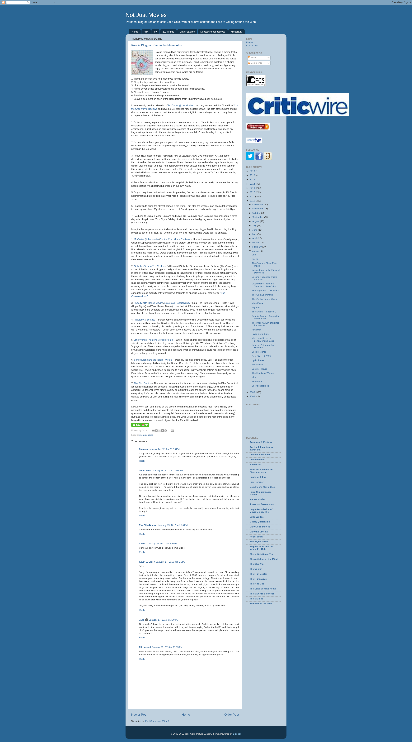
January (256, 251)
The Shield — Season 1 (264, 312)
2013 (253, 188)
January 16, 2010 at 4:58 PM (162, 543)
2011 (252, 196)
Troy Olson (145, 470)
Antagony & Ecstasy (144, 319)
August (256, 221)
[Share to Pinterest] (165, 430)
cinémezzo (255, 464)
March (255, 242)
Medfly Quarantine (260, 522)
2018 (253, 171)
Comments (256, 63)
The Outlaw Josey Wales (264, 299)
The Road (257, 381)
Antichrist (256, 330)
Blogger (237, 734)
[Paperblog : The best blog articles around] (254, 142)
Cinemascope (257, 459)
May (254, 234)
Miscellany (236, 31)
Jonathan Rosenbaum (262, 504)
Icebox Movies (258, 499)
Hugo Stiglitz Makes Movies (148, 303)
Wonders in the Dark (261, 603)
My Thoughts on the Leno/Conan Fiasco (263, 339)
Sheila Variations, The (261, 554)
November (258, 208)
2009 (253, 392)
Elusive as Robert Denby (177, 303)
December (258, 204)
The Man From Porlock (262, 594)
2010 (253, 201)
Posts (253, 57)
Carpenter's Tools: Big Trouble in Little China (264, 284)
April (255, 238)
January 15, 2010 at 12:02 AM (167, 470)
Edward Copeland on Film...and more (261, 470)
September (258, 217)
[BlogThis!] (156, 430)
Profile (249, 42)
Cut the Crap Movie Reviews (175, 239)
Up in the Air (258, 360)
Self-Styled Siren (259, 541)
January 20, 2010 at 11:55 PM (167, 647)
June (255, 230)
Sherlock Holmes (260, 386)
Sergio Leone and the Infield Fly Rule (153, 360)
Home (135, 31)
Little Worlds (140, 340)
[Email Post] (172, 430)
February (257, 247)
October (256, 213)
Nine (254, 377)
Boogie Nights (259, 352)
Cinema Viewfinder (260, 454)
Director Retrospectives (212, 31)
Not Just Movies (146, 15)
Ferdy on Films (258, 477)
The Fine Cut (257, 584)
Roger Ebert (256, 537)
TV (155, 31)
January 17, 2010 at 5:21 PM (171, 562)
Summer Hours (259, 369)
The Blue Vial (257, 564)
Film (146, 31)
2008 (253, 396)
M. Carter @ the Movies (180, 105)
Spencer (143, 449)
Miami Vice (257, 303)
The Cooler (158, 266)
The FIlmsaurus (258, 579)
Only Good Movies (260, 527)
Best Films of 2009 (261, 356)
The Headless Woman (263, 373)
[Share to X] (159, 430)
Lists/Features (187, 31)
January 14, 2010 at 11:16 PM (164, 449)
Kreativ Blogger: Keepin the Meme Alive (156, 45)
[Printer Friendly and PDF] (140, 426)
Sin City (255, 259)
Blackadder (257, 364)
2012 (253, 192)
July (254, 225)
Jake (141, 620)
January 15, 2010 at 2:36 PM (173, 525)
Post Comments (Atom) (157, 721)
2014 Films (168, 31)
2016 (253, 175)
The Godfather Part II (262, 295)
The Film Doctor (142, 383)
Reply (142, 461)
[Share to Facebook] (162, 430)
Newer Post (139, 714)
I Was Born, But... (260, 334)
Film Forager (256, 482)
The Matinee (256, 599)
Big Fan (256, 307)
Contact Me (252, 45)
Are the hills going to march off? (261, 448)
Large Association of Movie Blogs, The (261, 510)
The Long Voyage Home (160, 340)
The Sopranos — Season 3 (265, 290)
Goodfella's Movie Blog (262, 487)
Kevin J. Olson (147, 562)
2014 (253, 184)
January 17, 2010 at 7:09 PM (163, 620)
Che (254, 255)
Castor (142, 543)
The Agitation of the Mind (264, 559)
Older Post (231, 714)
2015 (253, 179)
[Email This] (153, 430)
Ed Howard (145, 647)
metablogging (146, 435)
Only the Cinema (143, 266)
